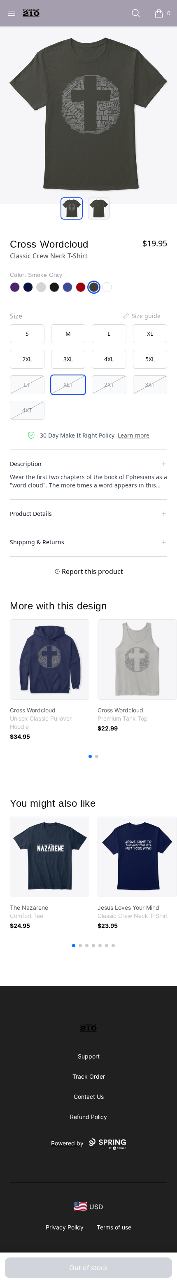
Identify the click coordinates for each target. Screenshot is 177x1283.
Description (26, 464)
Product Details (31, 513)
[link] (49, 659)
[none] (141, 316)
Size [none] (16, 316)
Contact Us (89, 1096)
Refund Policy (88, 1116)
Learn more (133, 435)
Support (89, 1056)
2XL (27, 359)
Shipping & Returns (37, 542)
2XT (109, 385)
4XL (109, 359)
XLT (68, 385)
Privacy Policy (65, 1227)
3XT (150, 385)
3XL (68, 359)
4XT (27, 410)
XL (150, 333)
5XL (150, 359)
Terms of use (114, 1227)
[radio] (27, 333)
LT (27, 385)
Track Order (88, 1076)
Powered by (67, 1143)
